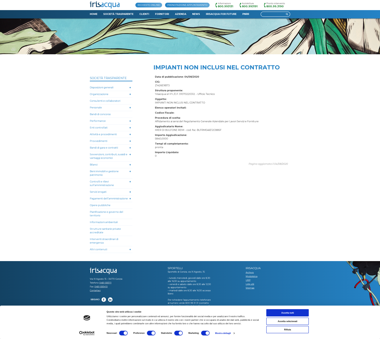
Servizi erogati (98, 191)
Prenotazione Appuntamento (187, 5)
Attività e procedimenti (103, 134)
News (196, 14)
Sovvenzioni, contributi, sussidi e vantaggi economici (108, 156)
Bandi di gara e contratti (104, 147)
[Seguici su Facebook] (104, 299)
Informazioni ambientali (104, 222)
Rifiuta (287, 329)
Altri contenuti (98, 249)
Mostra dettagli (223, 333)
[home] (104, 5)
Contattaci (95, 290)
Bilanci (94, 164)
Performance (98, 121)
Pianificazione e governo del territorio (106, 214)
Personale (96, 107)
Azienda (180, 14)
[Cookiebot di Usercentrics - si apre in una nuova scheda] (87, 333)
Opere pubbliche (100, 205)
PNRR (245, 14)
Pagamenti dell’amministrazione (109, 198)
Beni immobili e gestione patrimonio (104, 173)
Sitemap (250, 288)
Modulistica (251, 276)
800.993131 (225, 6)
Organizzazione (99, 94)
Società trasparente (118, 14)
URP (248, 280)
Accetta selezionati (287, 321)
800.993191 (250, 6)
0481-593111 (105, 282)
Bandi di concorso (100, 114)
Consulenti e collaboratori (105, 100)
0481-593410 (101, 286)
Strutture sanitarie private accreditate (105, 230)
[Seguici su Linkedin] (110, 299)
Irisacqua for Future (221, 14)
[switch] (151, 333)
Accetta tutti (287, 312)
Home (93, 14)
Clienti (144, 14)
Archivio (250, 272)
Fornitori (162, 14)
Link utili (250, 284)
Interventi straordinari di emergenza (104, 241)
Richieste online (149, 5)
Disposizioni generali (101, 87)
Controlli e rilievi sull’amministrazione (102, 183)
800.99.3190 (275, 6)
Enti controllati (98, 127)
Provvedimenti (98, 141)
